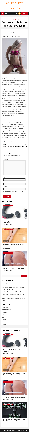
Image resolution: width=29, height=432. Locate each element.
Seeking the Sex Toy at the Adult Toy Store (8, 146)
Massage (4, 319)
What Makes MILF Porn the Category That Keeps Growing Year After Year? (13, 245)
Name (5, 177)
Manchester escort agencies (9, 141)
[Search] (17, 13)
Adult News (4, 312)
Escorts (4, 317)
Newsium (19, 430)
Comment (6, 159)
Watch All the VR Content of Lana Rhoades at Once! (21, 146)
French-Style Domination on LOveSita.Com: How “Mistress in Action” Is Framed (14, 420)
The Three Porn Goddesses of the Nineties (14, 268)
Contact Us (24, 13)
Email (5, 181)
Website (5, 186)
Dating (3, 314)
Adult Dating (5, 307)
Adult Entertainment (14, 19)
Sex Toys (4, 322)
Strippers (4, 324)
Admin (4, 36)
